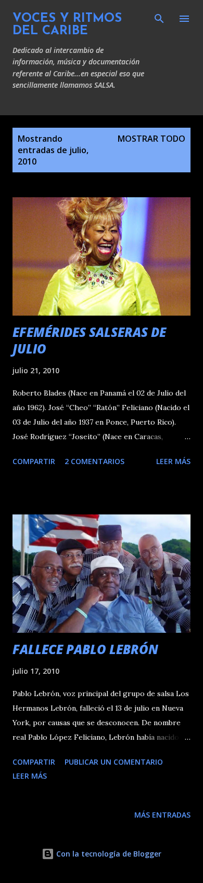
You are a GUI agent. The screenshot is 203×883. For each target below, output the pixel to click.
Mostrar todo (151, 138)
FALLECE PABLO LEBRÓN (85, 649)
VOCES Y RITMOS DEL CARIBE (67, 24)
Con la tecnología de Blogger (107, 854)
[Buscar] (159, 18)
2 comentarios (94, 461)
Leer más (173, 461)
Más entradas (162, 815)
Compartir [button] (33, 461)
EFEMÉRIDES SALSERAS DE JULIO (89, 340)
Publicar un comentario (114, 762)
